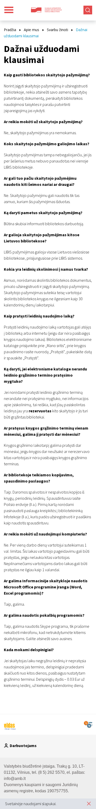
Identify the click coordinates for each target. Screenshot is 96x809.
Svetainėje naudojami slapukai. (30, 803)
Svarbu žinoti (57, 29)
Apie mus (31, 29)
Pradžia (10, 29)
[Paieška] (87, 10)
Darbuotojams (23, 745)
